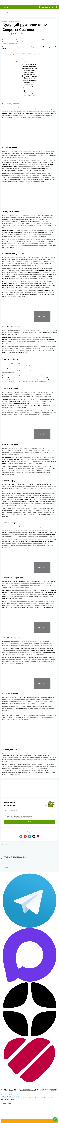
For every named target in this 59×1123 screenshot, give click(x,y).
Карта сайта (4, 1102)
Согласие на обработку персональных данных (14, 1095)
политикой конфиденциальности (15, 817)
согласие (11, 814)
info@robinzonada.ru (32, 1098)
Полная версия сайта (30, 1121)
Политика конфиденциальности (10, 1096)
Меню (6, 7)
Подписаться (29, 821)
